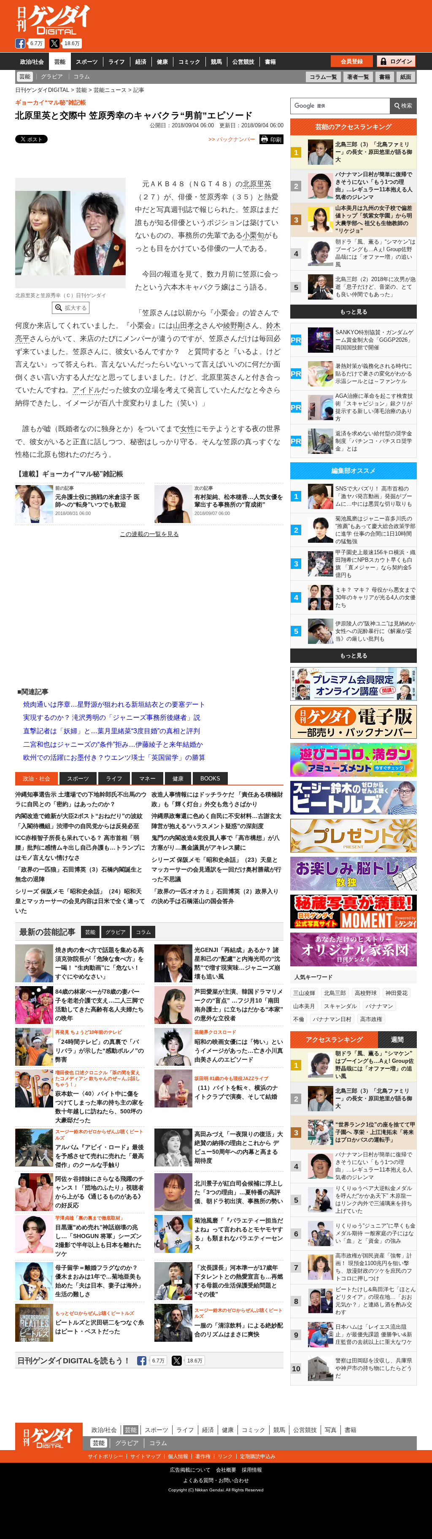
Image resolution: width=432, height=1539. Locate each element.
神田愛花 (397, 993)
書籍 (270, 62)
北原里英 (257, 184)
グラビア (115, 932)
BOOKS (210, 778)
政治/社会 (32, 62)
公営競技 (243, 62)
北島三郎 (335, 993)
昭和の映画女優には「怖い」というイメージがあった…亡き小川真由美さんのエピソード (238, 1050)
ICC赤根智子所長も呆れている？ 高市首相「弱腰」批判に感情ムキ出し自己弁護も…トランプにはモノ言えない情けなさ (80, 847)
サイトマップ (145, 1456)
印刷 (275, 140)
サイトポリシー (105, 1456)
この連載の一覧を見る (149, 534)
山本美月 (304, 1006)
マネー (147, 778)
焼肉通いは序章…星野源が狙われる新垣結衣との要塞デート (114, 704)
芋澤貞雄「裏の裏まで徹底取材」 (90, 1217)
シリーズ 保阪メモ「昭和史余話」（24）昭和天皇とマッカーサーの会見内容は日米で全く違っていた (80, 901)
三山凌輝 (304, 993)
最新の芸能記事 (47, 932)
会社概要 (226, 1470)
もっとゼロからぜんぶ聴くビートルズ (94, 1313)
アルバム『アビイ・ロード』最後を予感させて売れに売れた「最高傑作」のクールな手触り (99, 1156)
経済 (140, 62)
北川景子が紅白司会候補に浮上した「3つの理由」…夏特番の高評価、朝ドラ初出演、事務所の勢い (238, 1192)
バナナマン (379, 1006)
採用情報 (252, 1470)
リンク (225, 1456)
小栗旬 (253, 235)
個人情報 (178, 1456)
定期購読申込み (257, 1456)
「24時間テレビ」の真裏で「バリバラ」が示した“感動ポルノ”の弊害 (99, 1050)
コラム (143, 932)
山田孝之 (187, 326)
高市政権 (371, 1019)
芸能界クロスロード (215, 1032)
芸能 (59, 62)
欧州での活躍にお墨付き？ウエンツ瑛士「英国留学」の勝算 (114, 757)
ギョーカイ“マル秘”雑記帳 (50, 102)
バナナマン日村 (332, 1019)
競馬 (216, 62)
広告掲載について (190, 1470)
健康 (162, 62)
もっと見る (353, 311)
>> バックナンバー (231, 139)
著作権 (203, 1456)
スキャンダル (340, 1006)
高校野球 (366, 993)
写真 (331, 1429)
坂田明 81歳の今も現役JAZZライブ (231, 1078)
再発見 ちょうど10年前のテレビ (88, 1032)
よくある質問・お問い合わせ (216, 1480)
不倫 (298, 1019)
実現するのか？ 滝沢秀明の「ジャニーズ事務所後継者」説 (111, 717)
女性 (187, 429)
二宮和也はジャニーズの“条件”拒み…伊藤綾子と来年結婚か (113, 744)
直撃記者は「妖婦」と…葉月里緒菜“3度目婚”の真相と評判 (111, 731)
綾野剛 (234, 326)
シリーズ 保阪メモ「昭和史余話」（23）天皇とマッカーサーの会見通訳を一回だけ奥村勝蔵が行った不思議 (216, 869)
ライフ (116, 62)
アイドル (87, 390)
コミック (189, 62)
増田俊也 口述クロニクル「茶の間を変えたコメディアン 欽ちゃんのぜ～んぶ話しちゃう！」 (97, 1078)
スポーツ (87, 62)
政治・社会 (36, 778)
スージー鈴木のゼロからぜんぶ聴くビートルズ (99, 1134)
